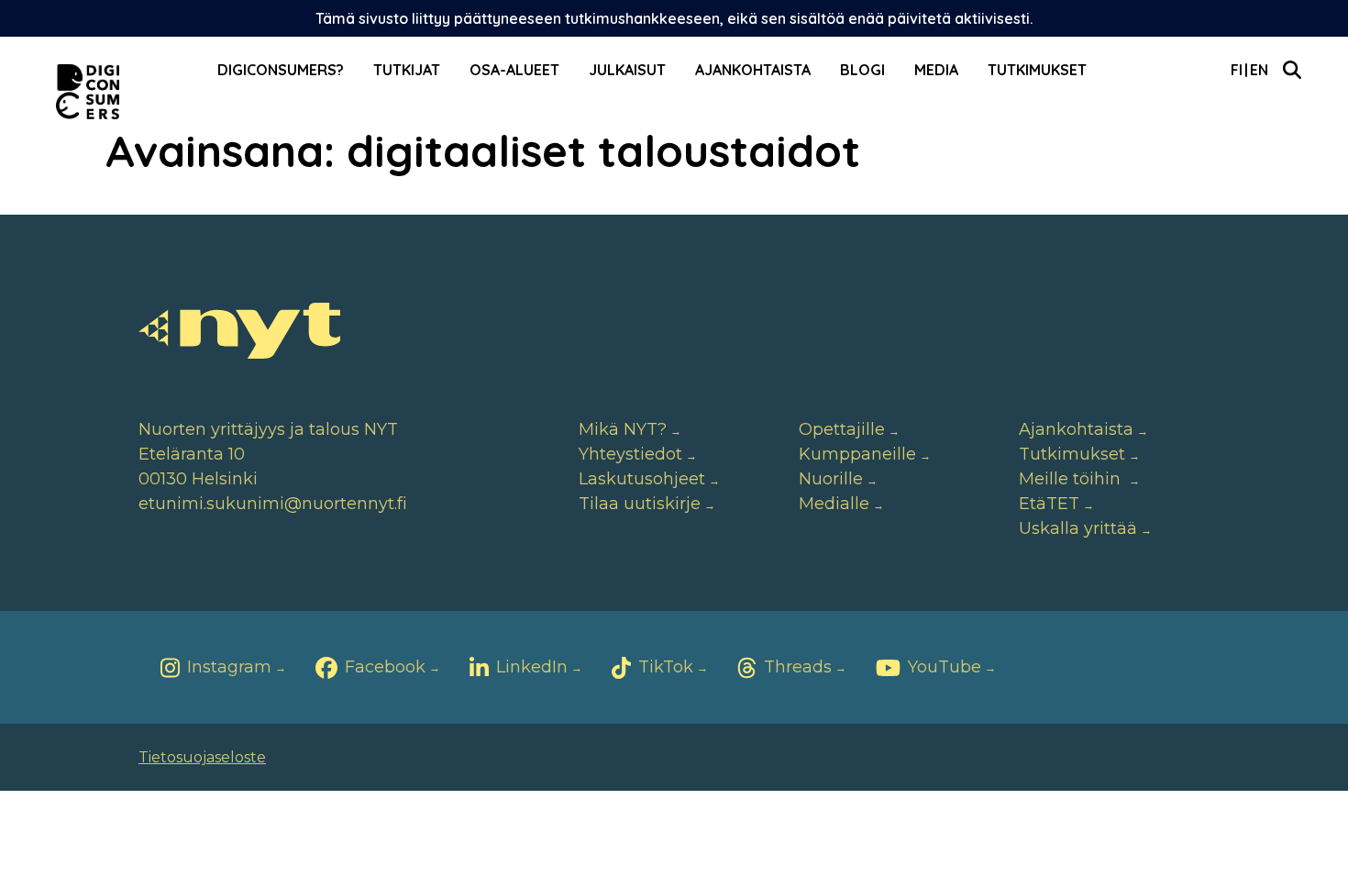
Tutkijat (406, 70)
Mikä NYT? (623, 429)
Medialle (834, 504)
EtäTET (1049, 504)
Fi (1237, 70)
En (1259, 70)
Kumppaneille (857, 454)
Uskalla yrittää (1078, 528)
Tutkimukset (1037, 70)
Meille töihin (1072, 479)
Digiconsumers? (280, 70)
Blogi (862, 70)
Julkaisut (627, 70)
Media (936, 70)
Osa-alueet (514, 70)
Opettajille (842, 429)
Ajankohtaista (753, 70)
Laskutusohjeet (642, 479)
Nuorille (831, 479)
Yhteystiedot (630, 454)
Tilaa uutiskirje (640, 504)
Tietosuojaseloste (202, 757)
